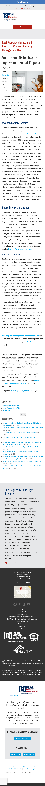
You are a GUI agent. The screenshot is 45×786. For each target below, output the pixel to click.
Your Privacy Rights (29, 769)
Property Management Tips (22, 390)
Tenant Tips (6, 410)
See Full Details (14, 563)
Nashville (5, 75)
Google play (30, 754)
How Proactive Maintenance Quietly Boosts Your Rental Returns (22, 447)
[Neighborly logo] (22, 2)
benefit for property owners (20, 249)
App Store (16, 754)
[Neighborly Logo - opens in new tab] (22, 695)
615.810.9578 (25, 9)
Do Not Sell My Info (15, 769)
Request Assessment (22, 27)
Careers (22, 628)
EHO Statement (22, 624)
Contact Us (22, 609)
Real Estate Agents (22, 614)
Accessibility (32, 767)
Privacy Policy (22, 767)
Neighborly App (22, 621)
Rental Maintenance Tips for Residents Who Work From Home (22, 461)
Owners (27, 6)
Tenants (19, 6)
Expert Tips (35, 6)
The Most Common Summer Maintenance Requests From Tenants (23, 428)
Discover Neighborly (21, 738)
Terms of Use (11, 767)
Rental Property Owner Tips (11, 408)
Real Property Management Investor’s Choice (20, 335)
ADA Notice (11, 666)
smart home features (31, 134)
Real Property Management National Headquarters (22, 619)
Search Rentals (10, 6)
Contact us (31, 342)
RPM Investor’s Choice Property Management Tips (22, 617)
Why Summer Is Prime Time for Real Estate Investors (19, 432)
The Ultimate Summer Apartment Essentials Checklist (19, 437)
